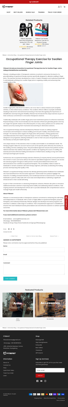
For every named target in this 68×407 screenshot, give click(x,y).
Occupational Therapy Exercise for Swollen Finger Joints (32, 55)
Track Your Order (8, 373)
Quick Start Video (8, 370)
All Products (39, 353)
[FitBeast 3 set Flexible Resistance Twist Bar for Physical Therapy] (42, 30)
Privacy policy (61, 398)
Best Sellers (39, 347)
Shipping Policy (38, 398)
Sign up (40, 375)
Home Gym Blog (12, 55)
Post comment (10, 278)
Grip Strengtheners (41, 342)
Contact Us (6, 365)
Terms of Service (60, 400)
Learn (5, 375)
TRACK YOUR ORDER (54, 12)
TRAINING (41, 12)
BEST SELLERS (18, 12)
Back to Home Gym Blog (34, 236)
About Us (6, 362)
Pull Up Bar (39, 345)
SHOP (8, 12)
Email (5, 254)
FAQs (4, 368)
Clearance (39, 350)
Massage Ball (40, 340)
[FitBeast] (7, 6)
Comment (6, 263)
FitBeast (4, 55)
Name (5, 246)
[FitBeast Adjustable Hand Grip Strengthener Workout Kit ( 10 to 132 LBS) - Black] (26, 30)
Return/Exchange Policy (50, 398)
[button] (23, 47)
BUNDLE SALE (30, 12)
